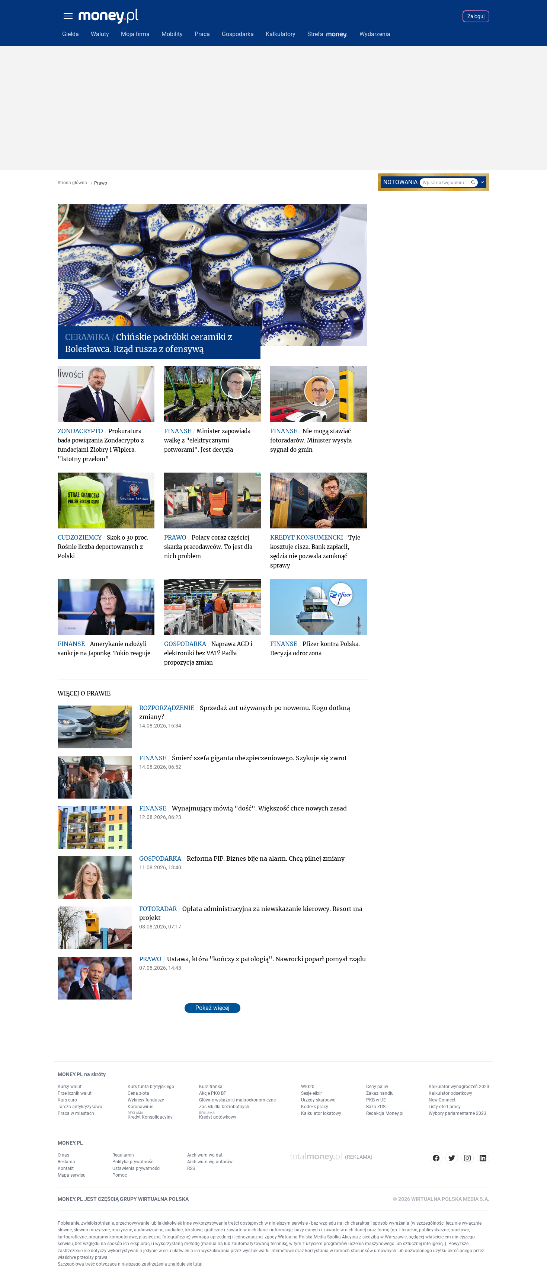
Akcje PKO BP (213, 1093)
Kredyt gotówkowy (217, 1117)
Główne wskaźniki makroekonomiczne (237, 1100)
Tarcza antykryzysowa (80, 1106)
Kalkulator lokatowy (321, 1113)
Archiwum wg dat (205, 1155)
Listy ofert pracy (445, 1106)
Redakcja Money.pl (384, 1113)
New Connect (442, 1100)
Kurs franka (211, 1086)
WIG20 (307, 1086)
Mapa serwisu (72, 1175)
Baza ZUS (376, 1106)
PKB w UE (376, 1100)
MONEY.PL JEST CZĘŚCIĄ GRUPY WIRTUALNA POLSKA (123, 1199)
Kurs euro (67, 1100)
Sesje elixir (311, 1093)
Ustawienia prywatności (136, 1168)
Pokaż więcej (212, 1007)
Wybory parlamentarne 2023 (457, 1113)
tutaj (197, 1264)
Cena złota (138, 1093)
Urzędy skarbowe (318, 1100)
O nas (63, 1155)
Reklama (66, 1161)
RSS (191, 1168)
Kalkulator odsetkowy (450, 1093)
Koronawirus (140, 1106)
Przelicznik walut (75, 1093)
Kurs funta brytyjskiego (151, 1086)
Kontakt (66, 1168)
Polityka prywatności (133, 1161)
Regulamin (123, 1155)
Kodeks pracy (314, 1106)
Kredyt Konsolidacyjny (150, 1117)
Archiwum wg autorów (210, 1161)
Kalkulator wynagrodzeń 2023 (459, 1086)
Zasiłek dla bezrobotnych (224, 1106)
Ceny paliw (377, 1086)
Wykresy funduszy (146, 1100)
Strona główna (72, 182)
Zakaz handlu (380, 1093)
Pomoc (119, 1175)
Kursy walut (69, 1086)
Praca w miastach (76, 1113)
